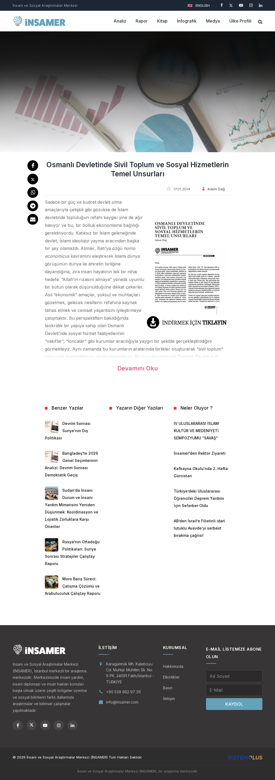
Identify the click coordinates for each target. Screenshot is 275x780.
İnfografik (187, 21)
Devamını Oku (137, 368)
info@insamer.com (122, 702)
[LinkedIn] (260, 5)
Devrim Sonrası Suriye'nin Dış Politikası (68, 430)
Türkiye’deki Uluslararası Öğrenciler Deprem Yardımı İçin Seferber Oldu (199, 498)
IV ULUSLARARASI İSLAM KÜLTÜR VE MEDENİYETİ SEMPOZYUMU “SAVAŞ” (196, 430)
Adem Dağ (216, 189)
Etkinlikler (171, 677)
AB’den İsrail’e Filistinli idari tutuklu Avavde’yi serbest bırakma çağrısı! (199, 528)
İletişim (169, 698)
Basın (167, 688)
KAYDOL (234, 704)
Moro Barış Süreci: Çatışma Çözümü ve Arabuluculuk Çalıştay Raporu (72, 586)
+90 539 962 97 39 (123, 692)
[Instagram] (251, 5)
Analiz (120, 21)
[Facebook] (221, 5)
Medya (213, 21)
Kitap (162, 21)
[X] (231, 5)
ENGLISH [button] (202, 5)
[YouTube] (241, 5)
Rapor (142, 21)
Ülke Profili (240, 21)
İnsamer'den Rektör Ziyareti (200, 453)
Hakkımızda (173, 666)
